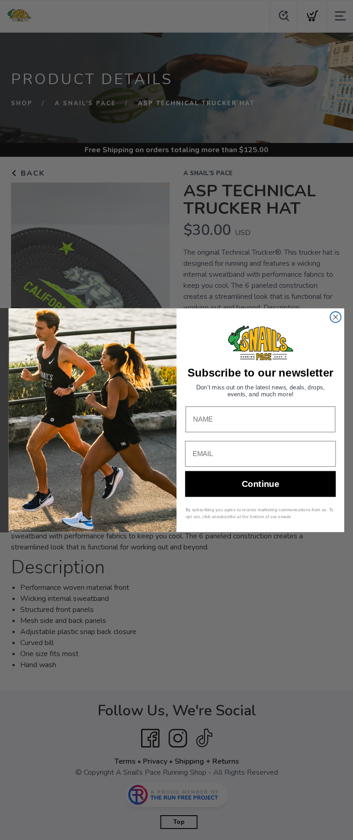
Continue (260, 484)
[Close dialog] (335, 317)
